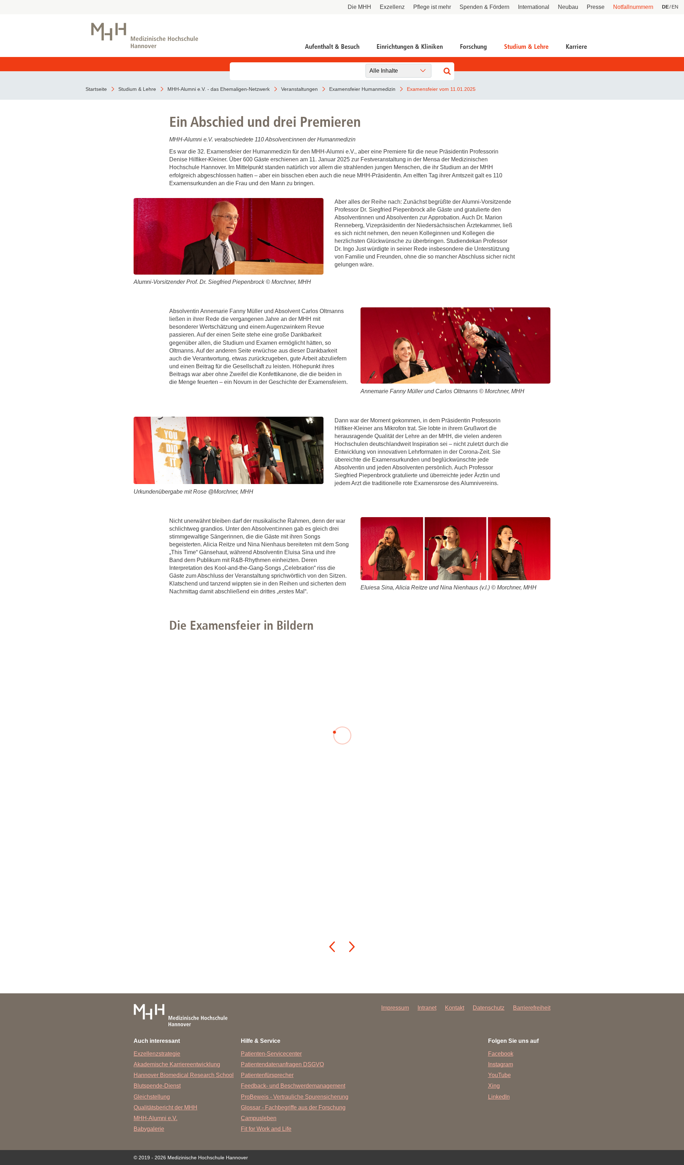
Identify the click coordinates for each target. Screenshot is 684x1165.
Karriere (576, 47)
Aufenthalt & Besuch (332, 47)
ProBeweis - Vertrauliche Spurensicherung (294, 1097)
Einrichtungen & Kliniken (410, 47)
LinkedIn (499, 1097)
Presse (596, 7)
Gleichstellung (152, 1097)
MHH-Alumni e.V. (155, 1118)
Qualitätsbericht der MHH (165, 1107)
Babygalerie (149, 1129)
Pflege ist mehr (432, 7)
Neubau (568, 7)
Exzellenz (392, 7)
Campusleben (258, 1118)
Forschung (473, 47)
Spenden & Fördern (484, 7)
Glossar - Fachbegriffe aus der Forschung (293, 1107)
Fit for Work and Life (266, 1129)
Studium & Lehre (526, 47)
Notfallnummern (633, 7)
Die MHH (359, 7)
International (533, 7)
